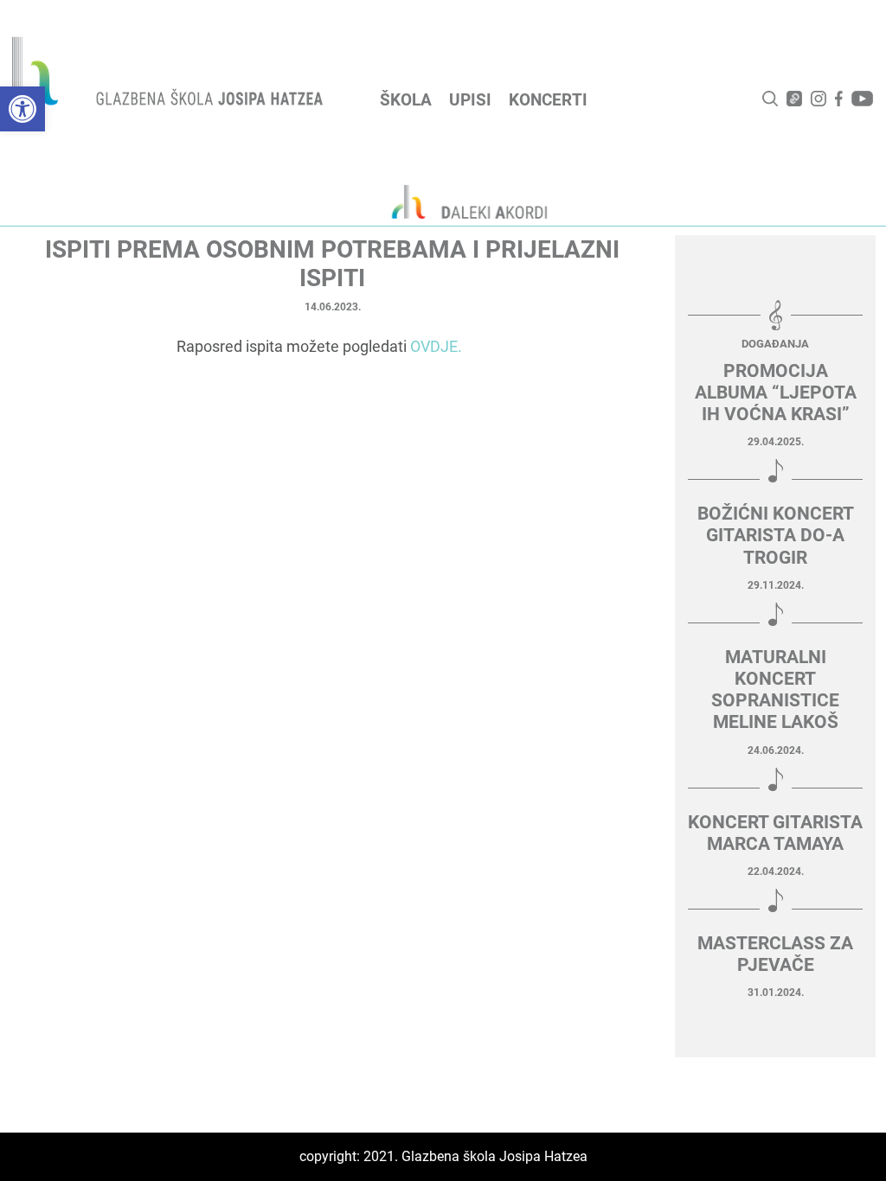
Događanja (775, 343)
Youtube (862, 98)
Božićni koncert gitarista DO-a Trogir (775, 535)
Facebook (839, 98)
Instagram (818, 98)
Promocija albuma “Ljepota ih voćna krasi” (776, 393)
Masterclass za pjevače (775, 954)
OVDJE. (436, 346)
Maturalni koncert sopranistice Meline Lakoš (775, 690)
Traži (770, 98)
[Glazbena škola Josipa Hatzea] (169, 75)
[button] (22, 108)
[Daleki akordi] (460, 201)
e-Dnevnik (794, 98)
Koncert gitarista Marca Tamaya (775, 833)
